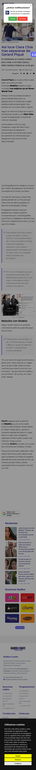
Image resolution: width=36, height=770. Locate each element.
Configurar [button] (18, 763)
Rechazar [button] (18, 759)
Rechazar (22, 18)
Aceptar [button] (18, 756)
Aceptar (12, 18)
